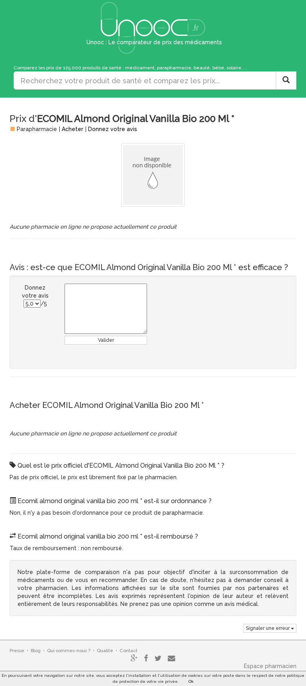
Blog (36, 650)
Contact (128, 650)
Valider (106, 340)
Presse (17, 650)
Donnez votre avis (112, 129)
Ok (191, 681)
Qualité (105, 650)
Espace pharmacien (270, 666)
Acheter (72, 129)
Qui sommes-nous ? (68, 650)
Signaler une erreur (268, 628)
